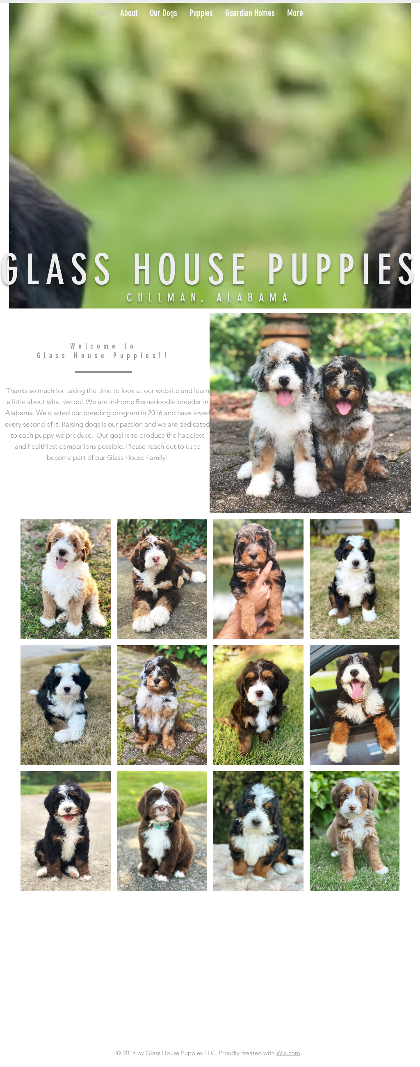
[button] (129, 13)
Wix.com (288, 1053)
